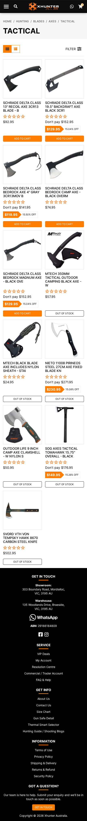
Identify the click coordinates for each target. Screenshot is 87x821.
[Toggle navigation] (6, 6)
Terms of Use (43, 750)
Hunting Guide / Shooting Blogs (43, 731)
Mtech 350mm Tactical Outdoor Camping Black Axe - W (63, 279)
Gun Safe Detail (43, 718)
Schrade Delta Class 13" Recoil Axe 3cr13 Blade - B (22, 106)
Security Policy (43, 776)
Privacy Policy (43, 756)
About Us (43, 698)
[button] (22, 116)
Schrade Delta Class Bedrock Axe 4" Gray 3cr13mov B (22, 192)
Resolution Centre (43, 667)
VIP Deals (43, 654)
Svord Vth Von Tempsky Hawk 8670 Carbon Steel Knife (20, 538)
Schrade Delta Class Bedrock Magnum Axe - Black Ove (22, 277)
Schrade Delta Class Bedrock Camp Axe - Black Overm (64, 192)
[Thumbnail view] (7, 49)
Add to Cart (22, 138)
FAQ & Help (43, 680)
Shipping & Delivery (43, 763)
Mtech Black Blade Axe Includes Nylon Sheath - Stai (21, 367)
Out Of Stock (64, 313)
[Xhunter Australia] (43, 6)
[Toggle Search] (16, 6)
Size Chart (43, 711)
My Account (43, 660)
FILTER (71, 49)
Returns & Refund (43, 769)
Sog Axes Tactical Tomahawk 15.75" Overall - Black (61, 452)
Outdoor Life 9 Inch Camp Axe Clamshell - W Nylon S (21, 452)
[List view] (15, 49)
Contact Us (43, 705)
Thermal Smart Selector (43, 724)
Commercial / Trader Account (43, 673)
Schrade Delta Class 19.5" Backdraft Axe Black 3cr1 (64, 106)
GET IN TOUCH (43, 807)
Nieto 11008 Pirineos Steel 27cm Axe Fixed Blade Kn (63, 367)
